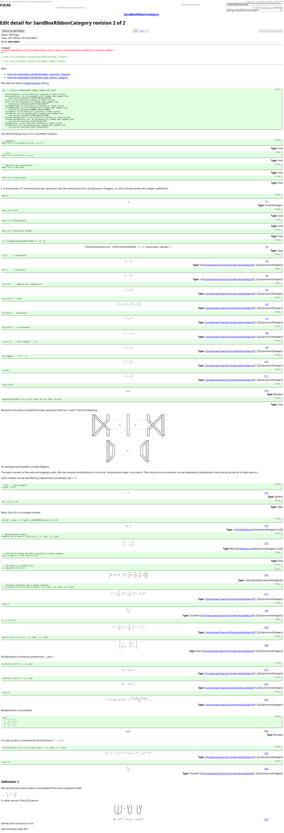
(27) (266, 819)
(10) (266, 361)
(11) (266, 376)
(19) (266, 627)
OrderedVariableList (241, 265)
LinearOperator (32, 83)
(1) (267, 201)
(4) (267, 275)
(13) (266, 493)
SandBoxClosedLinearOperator (70, 7)
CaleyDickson (245, 529)
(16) (266, 575)
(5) (267, 290)
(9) (267, 347)
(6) (267, 304)
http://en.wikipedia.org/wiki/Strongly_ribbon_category (37, 77)
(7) (267, 318)
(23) (266, 699)
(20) (266, 645)
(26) (266, 768)
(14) (266, 525)
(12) (266, 390)
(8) (267, 333)
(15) (266, 543)
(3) (267, 261)
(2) (267, 246)
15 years (264, 7)
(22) (266, 684)
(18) (266, 610)
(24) (266, 731)
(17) (266, 594)
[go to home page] (5, 6)
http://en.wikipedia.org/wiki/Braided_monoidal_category (38, 74)
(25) (266, 753)
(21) (266, 669)
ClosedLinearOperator (190, 4)
